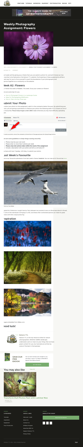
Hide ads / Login (27, 417)
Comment (15, 70)
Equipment (7, 422)
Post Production (8, 425)
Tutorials (6, 417)
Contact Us (26, 422)
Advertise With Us (28, 428)
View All (32, 369)
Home (4, 67)
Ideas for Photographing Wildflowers (17, 97)
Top (76, 442)
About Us (25, 420)
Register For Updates (61, 417)
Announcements (12, 67)
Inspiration (7, 420)
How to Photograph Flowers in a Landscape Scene (21, 95)
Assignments (23, 67)
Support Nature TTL (28, 431)
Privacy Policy (27, 433)
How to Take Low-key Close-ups (16, 99)
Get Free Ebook (37, 364)
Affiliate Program (28, 425)
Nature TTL (7, 70)
